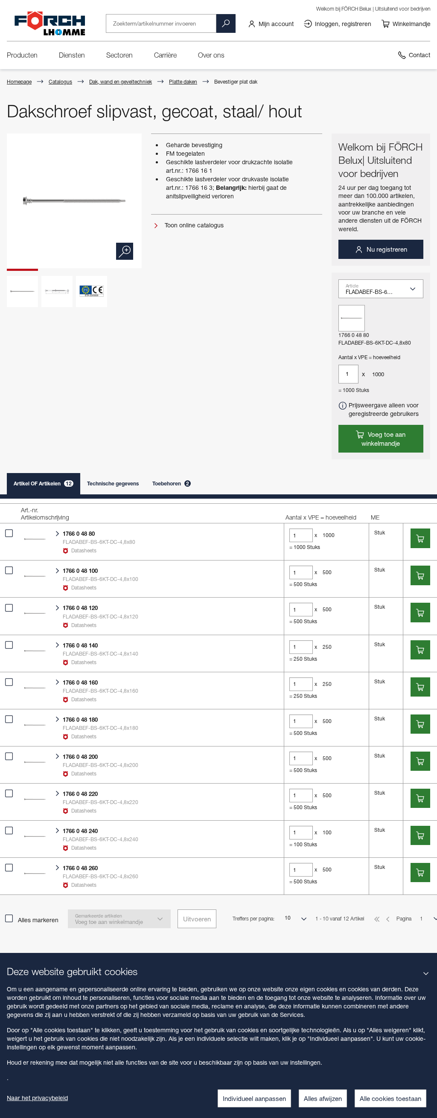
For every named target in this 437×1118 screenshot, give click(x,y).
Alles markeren (38, 919)
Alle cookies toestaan (390, 1098)
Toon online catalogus (193, 225)
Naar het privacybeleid (37, 1097)
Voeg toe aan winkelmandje (383, 438)
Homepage (19, 81)
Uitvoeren (197, 919)
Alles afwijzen (323, 1098)
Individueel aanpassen (254, 1098)
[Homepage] (49, 23)
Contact (419, 54)
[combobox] (384, 292)
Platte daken (183, 81)
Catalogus (60, 81)
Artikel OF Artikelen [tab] (43, 483)
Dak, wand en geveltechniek (120, 81)
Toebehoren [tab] (170, 483)
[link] (270, 23)
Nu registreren (386, 249)
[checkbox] (9, 533)
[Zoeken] (226, 23)
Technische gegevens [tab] (113, 483)
